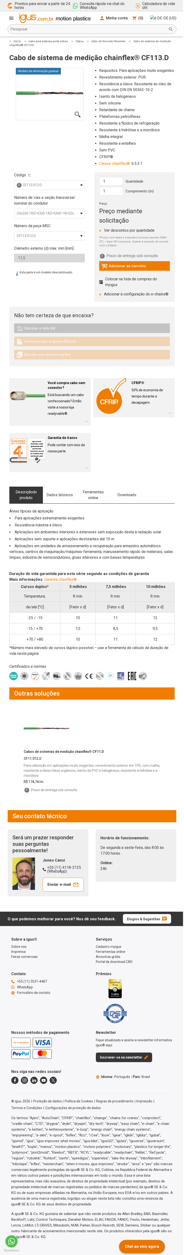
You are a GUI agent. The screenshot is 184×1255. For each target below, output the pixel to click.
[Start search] (171, 29)
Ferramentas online (93, 495)
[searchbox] (88, 29)
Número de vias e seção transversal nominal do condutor (44, 200)
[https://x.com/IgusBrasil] (53, 1080)
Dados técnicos (59, 495)
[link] (92, 330)
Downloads (126, 495)
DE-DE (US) (166, 18)
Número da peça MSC (32, 226)
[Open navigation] (11, 18)
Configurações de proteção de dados (73, 1108)
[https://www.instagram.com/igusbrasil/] (24, 1080)
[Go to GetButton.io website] (11, 1250)
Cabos (80, 41)
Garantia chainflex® (60, 579)
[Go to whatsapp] (11, 1241)
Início (17, 41)
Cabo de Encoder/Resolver (108, 41)
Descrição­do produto (26, 495)
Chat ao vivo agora (142, 1246)
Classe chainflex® (114, 163)
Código (20, 175)
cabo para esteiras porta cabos (48, 41)
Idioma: (115, 1077)
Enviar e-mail (59, 884)
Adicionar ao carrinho (123, 267)
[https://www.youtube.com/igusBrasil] (43, 1080)
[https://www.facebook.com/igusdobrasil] (14, 1080)
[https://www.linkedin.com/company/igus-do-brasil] (34, 1080)
